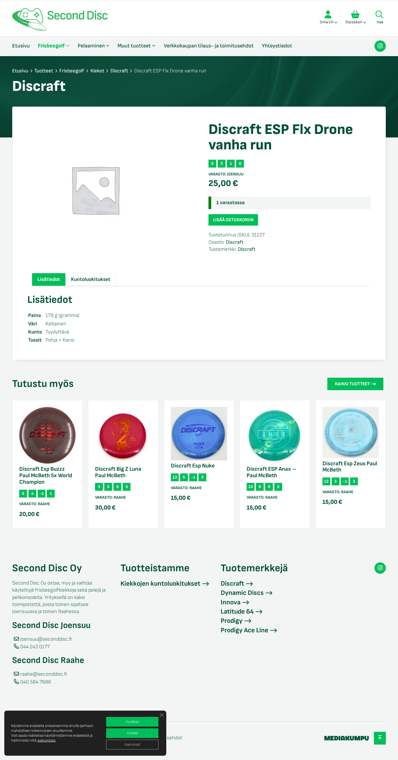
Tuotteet (43, 71)
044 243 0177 (35, 647)
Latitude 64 (237, 611)
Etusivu (21, 46)
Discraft (119, 71)
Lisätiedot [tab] (48, 279)
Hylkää (132, 733)
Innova (230, 602)
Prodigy (232, 621)
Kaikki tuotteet (352, 384)
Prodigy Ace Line (244, 630)
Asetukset (132, 744)
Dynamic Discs (242, 593)
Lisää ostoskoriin (233, 220)
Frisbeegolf (51, 46)
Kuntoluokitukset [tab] (90, 279)
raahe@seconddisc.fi (43, 674)
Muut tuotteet (134, 46)
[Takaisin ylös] (380, 738)
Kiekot (97, 71)
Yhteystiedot (277, 46)
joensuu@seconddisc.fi (46, 639)
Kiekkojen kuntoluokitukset (160, 584)
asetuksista (46, 740)
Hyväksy (132, 721)
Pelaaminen (91, 46)
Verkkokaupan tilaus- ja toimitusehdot (209, 46)
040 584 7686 (35, 682)
